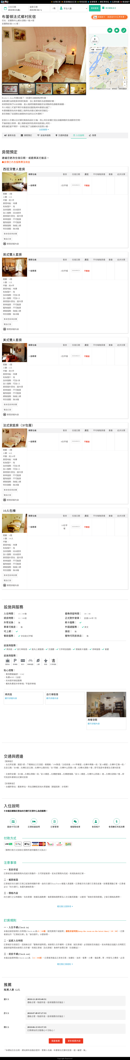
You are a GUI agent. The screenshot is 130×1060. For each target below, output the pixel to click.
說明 (80, 135)
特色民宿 (83, 2)
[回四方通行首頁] (5, 2)
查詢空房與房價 (10, 234)
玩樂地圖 (116, 2)
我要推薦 (55, 1041)
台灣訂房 (57, 2)
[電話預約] (123, 30)
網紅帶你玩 (104, 2)
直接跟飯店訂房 (70, 2)
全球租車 (93, 2)
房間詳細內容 (13, 244)
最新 (12, 135)
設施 (46, 135)
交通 (63, 135)
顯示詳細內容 (11, 698)
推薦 (94, 135)
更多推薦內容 (74, 1041)
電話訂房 (7, 239)
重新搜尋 (95, 8)
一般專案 (32, 185)
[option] (106, 704)
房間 (28, 135)
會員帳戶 (126, 2)
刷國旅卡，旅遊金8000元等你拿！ (112, 17)
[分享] (109, 30)
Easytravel (68, 1058)
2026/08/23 (76, 185)
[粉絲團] (116, 30)
